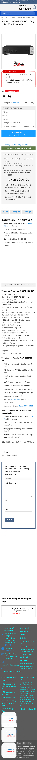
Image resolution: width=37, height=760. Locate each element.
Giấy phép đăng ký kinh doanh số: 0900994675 (11, 656)
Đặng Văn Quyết (24, 757)
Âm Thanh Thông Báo (23, 18)
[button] (2, 7)
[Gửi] (33, 13)
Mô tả (5, 212)
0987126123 (17, 103)
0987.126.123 (9, 650)
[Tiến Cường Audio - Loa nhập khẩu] (11, 7)
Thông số (16, 212)
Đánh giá (27, 212)
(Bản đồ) (8, 645)
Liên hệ (22, 635)
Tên (6, 500)
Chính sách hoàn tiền (8, 697)
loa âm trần (15, 400)
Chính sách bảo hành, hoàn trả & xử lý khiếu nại (8, 686)
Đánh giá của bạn (11, 474)
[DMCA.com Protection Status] (25, 723)
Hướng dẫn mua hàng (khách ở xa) (18, 145)
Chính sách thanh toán (8, 681)
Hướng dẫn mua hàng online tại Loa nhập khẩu (8, 703)
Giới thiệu (23, 638)
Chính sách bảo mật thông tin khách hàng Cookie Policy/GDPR (27, 649)
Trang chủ (4, 18)
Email (7, 510)
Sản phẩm (12, 18)
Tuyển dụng (24, 631)
